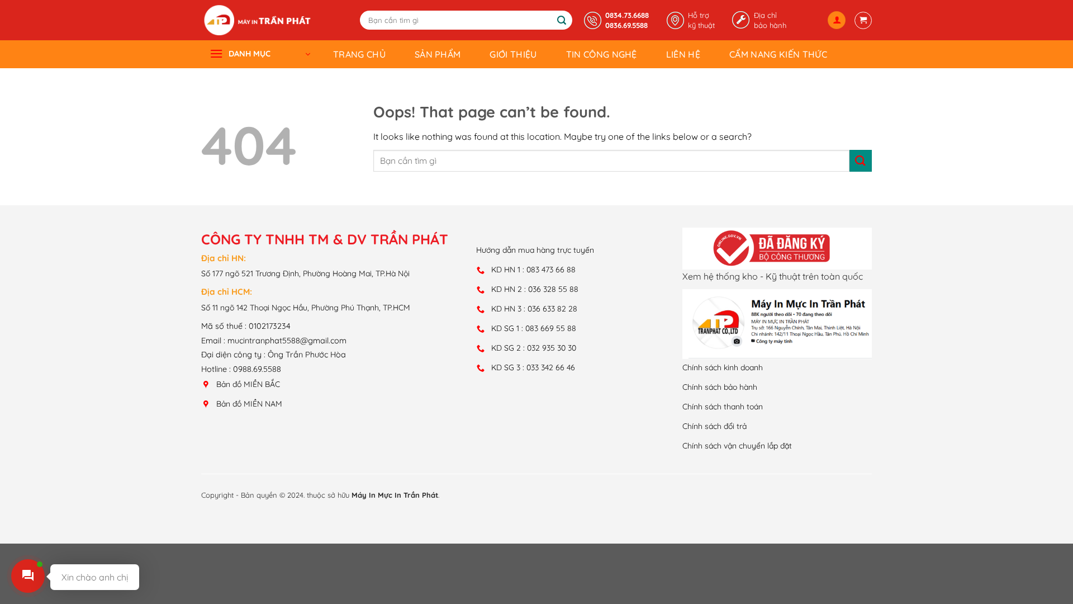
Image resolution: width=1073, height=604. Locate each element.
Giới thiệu (513, 54)
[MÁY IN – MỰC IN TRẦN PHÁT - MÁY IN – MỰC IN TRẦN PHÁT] (257, 20)
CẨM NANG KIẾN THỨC (778, 54)
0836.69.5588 (626, 25)
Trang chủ (359, 54)
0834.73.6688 (627, 15)
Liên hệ (683, 54)
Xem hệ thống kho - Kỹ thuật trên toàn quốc (772, 276)
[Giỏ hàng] (863, 20)
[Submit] (562, 20)
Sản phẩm (438, 54)
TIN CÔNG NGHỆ (601, 54)
